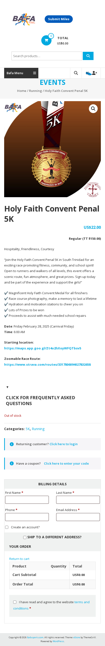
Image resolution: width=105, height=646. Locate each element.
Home (21, 90)
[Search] (88, 56)
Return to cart (19, 559)
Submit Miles (58, 19)
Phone (11, 510)
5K (28, 428)
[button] (93, 108)
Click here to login (64, 444)
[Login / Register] (91, 73)
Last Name (65, 492)
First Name (14, 492)
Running (35, 90)
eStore (77, 637)
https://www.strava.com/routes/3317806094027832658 (47, 364)
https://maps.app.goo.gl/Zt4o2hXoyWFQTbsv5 (42, 348)
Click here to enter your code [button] (66, 463)
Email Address (68, 510)
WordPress (58, 641)
